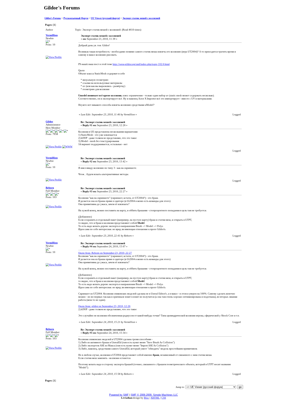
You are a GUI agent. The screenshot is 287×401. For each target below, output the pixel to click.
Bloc (146, 397)
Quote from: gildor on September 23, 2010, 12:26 (104, 306)
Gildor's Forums (53, 18)
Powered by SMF (119, 394)
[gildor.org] (67, 146)
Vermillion (52, 35)
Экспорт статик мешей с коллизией (141, 18)
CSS (163, 397)
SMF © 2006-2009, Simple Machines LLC (154, 394)
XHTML (155, 397)
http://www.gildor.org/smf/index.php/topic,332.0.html (141, 64)
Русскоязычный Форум (75, 18)
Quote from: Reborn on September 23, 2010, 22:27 (105, 252)
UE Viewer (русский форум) (105, 18)
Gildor (49, 121)
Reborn (50, 187)
